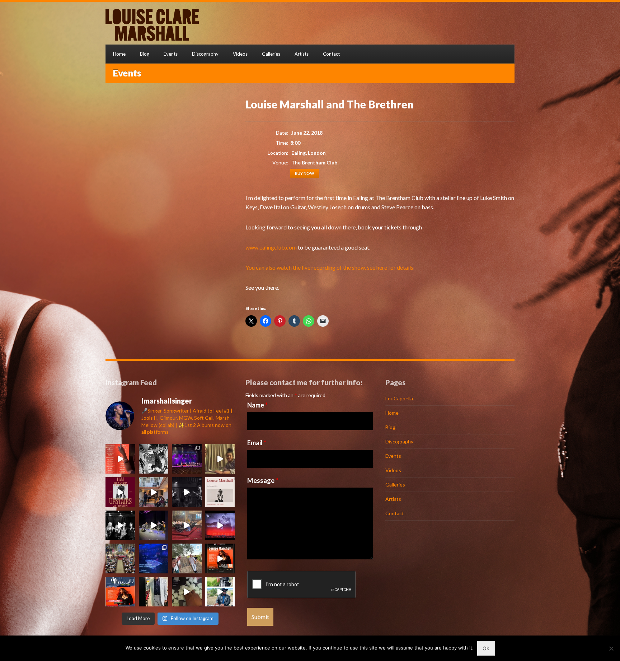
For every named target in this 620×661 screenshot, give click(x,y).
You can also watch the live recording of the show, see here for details (329, 267)
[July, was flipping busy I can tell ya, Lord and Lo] (154, 592)
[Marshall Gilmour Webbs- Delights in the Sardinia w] (154, 459)
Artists (302, 54)
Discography (205, 54)
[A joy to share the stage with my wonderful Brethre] (220, 592)
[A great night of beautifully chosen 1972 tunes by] (187, 492)
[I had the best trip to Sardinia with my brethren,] (220, 558)
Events (171, 54)
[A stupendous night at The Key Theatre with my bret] (154, 525)
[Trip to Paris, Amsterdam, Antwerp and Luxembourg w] (187, 459)
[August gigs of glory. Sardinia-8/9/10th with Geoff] (120, 592)
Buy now (304, 173)
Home (119, 54)
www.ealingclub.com (271, 247)
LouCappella (399, 398)
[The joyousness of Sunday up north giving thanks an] (187, 525)
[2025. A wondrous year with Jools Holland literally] (154, 492)
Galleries (271, 54)
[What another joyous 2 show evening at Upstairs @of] (120, 459)
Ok (486, 648)
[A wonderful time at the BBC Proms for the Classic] (154, 558)
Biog (144, 54)
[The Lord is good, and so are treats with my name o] (187, 592)
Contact (331, 54)
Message (262, 480)
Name (257, 405)
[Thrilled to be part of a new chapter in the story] (220, 492)
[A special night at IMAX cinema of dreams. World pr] (220, 525)
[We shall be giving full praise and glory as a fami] (120, 558)
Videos (240, 54)
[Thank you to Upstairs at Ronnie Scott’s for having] (120, 492)
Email (256, 442)
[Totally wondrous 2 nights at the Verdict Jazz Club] (120, 525)
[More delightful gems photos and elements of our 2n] (187, 558)
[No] (611, 648)
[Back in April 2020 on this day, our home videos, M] (220, 459)
